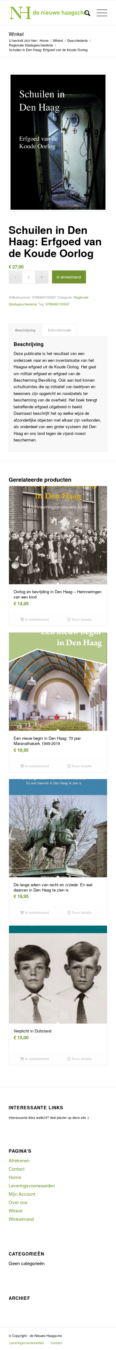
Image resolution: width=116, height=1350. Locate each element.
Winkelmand (21, 1219)
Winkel (16, 33)
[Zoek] (84, 12)
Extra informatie (59, 330)
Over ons (18, 1202)
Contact (16, 1168)
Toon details (81, 619)
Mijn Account (22, 1193)
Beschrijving (25, 330)
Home (15, 1177)
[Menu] (98, 12)
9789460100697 (57, 303)
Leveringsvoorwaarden (32, 1185)
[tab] (25, 330)
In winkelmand (69, 276)
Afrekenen (19, 1160)
